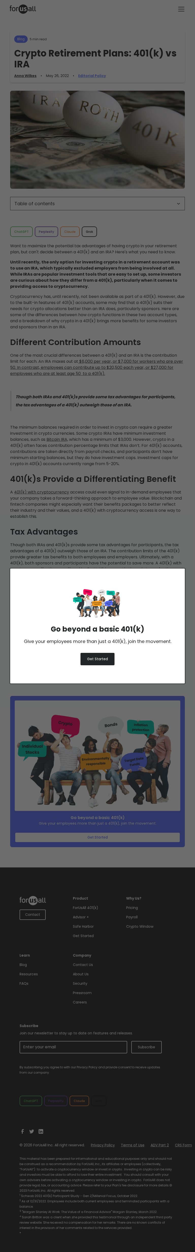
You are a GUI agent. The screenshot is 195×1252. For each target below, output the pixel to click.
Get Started (97, 658)
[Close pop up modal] (169, 581)
